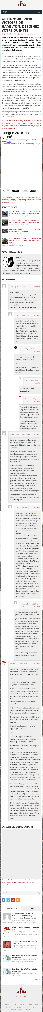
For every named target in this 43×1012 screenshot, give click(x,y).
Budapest (9, 197)
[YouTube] (13, 900)
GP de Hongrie (19, 197)
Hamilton (5, 200)
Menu (5, 12)
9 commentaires (30, 34)
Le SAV (24, 996)
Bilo (15, 1004)
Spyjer (20, 1009)
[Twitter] (8, 900)
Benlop (8, 1004)
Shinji (3, 34)
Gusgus (8, 1007)
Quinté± (20, 34)
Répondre (37, 286)
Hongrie (12, 200)
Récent (31, 908)
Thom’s (29, 1009)
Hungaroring (21, 200)
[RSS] (18, 900)
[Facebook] (3, 900)
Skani (13, 1009)
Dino (30, 1004)
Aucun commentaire (8, 245)
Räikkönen (5, 202)
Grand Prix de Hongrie (33, 197)
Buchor (23, 1004)
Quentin (26, 1007)
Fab (22, 349)
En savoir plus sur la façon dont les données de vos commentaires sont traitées (20, 882)
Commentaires (11, 908)
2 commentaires (14, 225)
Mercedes (30, 200)
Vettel (13, 202)
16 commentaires (7, 234)
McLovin (17, 1007)
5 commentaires (14, 216)
